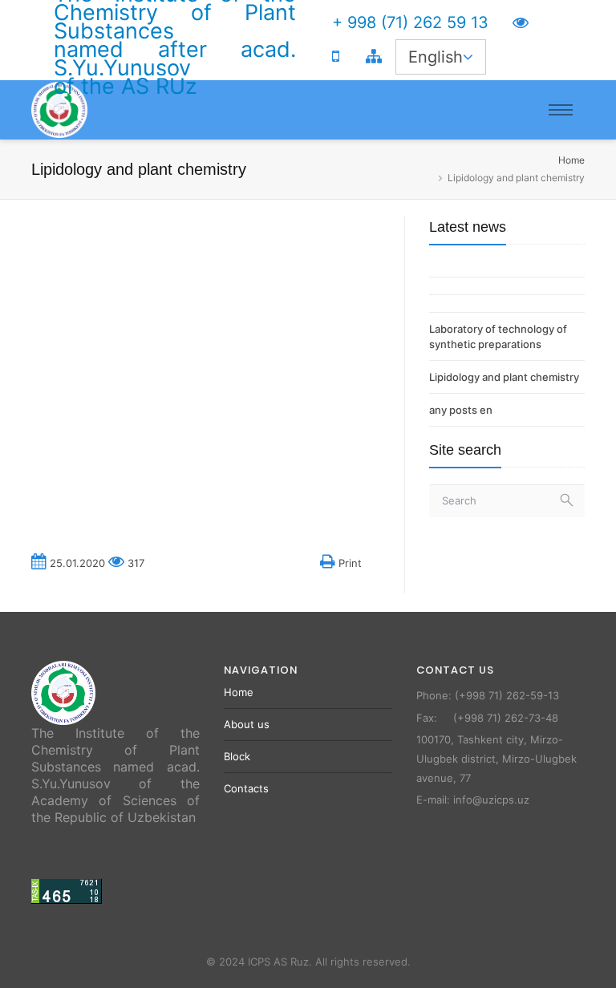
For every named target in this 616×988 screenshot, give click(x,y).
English (435, 57)
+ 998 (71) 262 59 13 (410, 22)
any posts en (460, 409)
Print (348, 563)
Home (571, 160)
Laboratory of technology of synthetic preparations (498, 336)
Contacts (246, 788)
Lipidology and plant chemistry (504, 376)
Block (237, 756)
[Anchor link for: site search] (423, 450)
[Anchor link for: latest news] (423, 227)
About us (247, 724)
